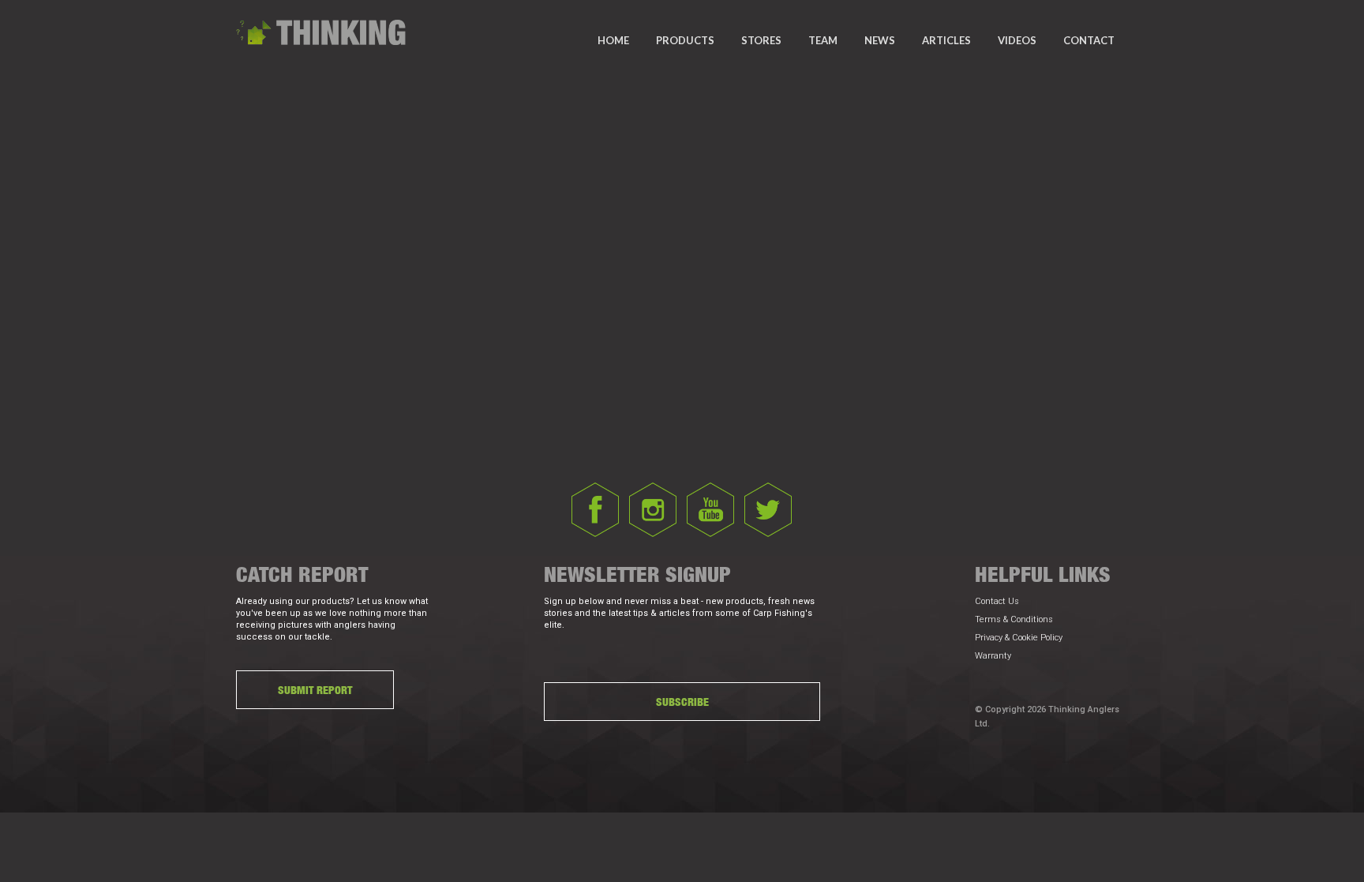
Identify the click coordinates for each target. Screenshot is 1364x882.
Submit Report (315, 689)
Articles (946, 40)
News (879, 40)
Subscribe (682, 701)
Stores (761, 40)
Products (685, 40)
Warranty (993, 656)
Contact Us (997, 601)
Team (823, 40)
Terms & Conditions (1014, 619)
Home (613, 40)
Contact (1089, 40)
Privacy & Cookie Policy (1018, 637)
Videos (1017, 40)
